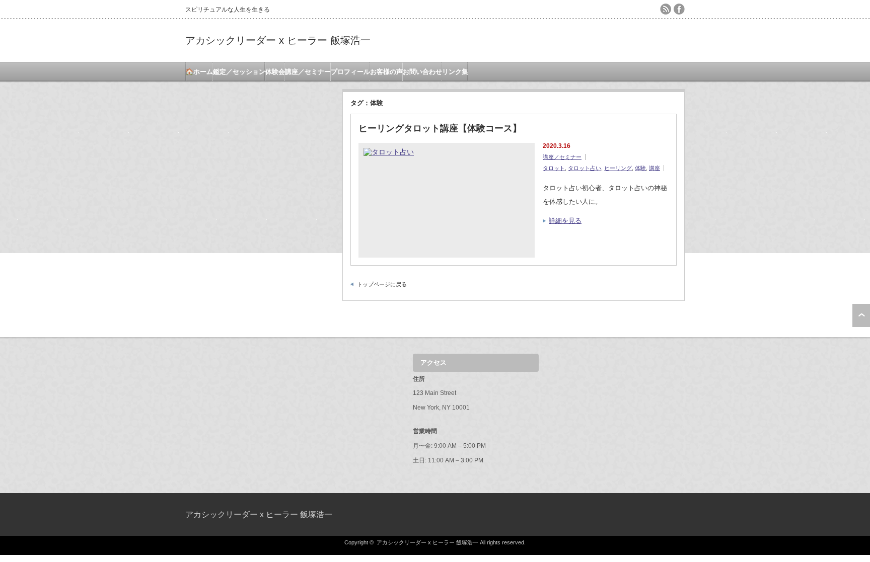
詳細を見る (565, 220)
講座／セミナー (308, 71)
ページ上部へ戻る (861, 315)
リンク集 (455, 71)
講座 (654, 168)
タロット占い (584, 168)
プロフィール (350, 71)
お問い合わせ (422, 71)
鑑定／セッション (239, 71)
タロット (554, 168)
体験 (640, 168)
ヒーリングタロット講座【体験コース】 (440, 128)
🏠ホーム (199, 71)
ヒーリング (618, 168)
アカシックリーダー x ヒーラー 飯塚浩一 (278, 40)
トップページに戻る (382, 284)
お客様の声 (386, 71)
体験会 (275, 71)
